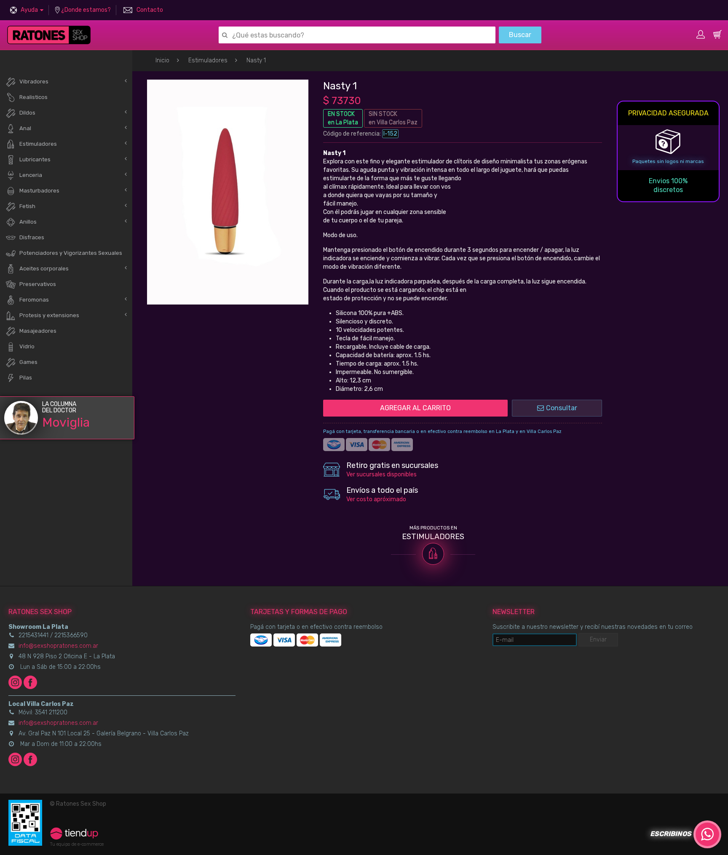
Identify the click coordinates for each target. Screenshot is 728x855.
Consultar (561, 408)
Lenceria (30, 175)
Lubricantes (35, 159)
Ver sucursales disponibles (381, 474)
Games (28, 362)
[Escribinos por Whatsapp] (707, 834)
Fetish (27, 206)
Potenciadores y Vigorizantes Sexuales (70, 253)
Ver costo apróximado (376, 499)
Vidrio (27, 346)
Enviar (598, 639)
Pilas (25, 377)
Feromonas (34, 300)
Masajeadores (37, 331)
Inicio (162, 60)
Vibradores (33, 81)
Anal (25, 128)
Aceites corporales (44, 268)
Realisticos (33, 97)
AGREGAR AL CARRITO (415, 408)
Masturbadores (39, 190)
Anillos (28, 222)
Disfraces (31, 237)
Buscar (520, 35)
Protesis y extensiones (49, 315)
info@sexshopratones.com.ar (58, 645)
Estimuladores (208, 60)
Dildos (27, 113)
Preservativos (37, 284)
